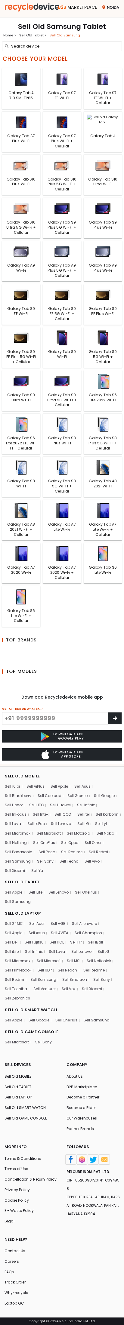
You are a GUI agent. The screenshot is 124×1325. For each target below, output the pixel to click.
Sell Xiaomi (15, 870)
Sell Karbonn (107, 814)
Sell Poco (47, 851)
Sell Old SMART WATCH (25, 1107)
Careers (12, 1261)
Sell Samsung (18, 861)
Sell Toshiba (16, 988)
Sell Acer (37, 923)
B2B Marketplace (82, 1086)
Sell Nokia (105, 833)
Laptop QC (14, 1303)
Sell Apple (59, 786)
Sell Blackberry (18, 795)
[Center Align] (115, 718)
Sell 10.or (12, 786)
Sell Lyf (101, 823)
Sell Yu (37, 870)
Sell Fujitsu (34, 942)
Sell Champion (88, 932)
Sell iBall (95, 942)
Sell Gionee (77, 795)
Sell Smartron (74, 979)
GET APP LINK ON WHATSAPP (22, 709)
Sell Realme (71, 851)
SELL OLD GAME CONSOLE (32, 1032)
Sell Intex (40, 814)
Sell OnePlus (44, 842)
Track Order (15, 1282)
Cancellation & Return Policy (31, 1179)
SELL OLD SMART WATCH (31, 1010)
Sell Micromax (17, 833)
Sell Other (93, 842)
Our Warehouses (82, 1118)
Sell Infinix (86, 805)
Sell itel (83, 814)
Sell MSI (73, 960)
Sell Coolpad (49, 795)
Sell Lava (13, 823)
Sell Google (104, 795)
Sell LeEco (36, 823)
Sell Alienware (84, 923)
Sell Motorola (78, 833)
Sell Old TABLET (18, 1086)
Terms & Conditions (23, 1158)
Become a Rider (81, 1107)
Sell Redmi (98, 851)
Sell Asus (82, 786)
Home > (9, 35)
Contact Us (15, 1250)
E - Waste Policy (19, 1210)
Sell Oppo (69, 842)
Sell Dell (11, 942)
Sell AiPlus (35, 786)
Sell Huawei (60, 805)
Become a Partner (83, 1097)
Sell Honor (14, 805)
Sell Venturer (44, 988)
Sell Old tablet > (32, 35)
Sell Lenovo (61, 823)
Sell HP (76, 942)
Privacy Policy (17, 1189)
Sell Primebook (18, 970)
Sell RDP (45, 970)
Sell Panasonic (18, 851)
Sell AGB (58, 923)
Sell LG (83, 823)
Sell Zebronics (17, 998)
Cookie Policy (17, 1200)
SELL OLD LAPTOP (23, 913)
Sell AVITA (59, 932)
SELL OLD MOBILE (22, 776)
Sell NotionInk (99, 960)
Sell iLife (35, 892)
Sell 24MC (14, 923)
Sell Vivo (92, 861)
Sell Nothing (16, 842)
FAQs (9, 1271)
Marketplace (77, 7)
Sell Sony (45, 861)
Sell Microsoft (49, 833)
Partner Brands (80, 1128)
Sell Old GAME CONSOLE (26, 1118)
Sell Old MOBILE (18, 1076)
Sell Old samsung (65, 35)
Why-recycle (16, 1292)
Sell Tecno (69, 861)
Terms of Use (16, 1168)
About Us (75, 1076)
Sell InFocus (15, 814)
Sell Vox (69, 988)
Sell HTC (36, 805)
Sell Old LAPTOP (18, 1097)
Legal (9, 1221)
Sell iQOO (62, 814)
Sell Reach (67, 970)
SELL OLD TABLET (22, 882)
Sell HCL (57, 942)
